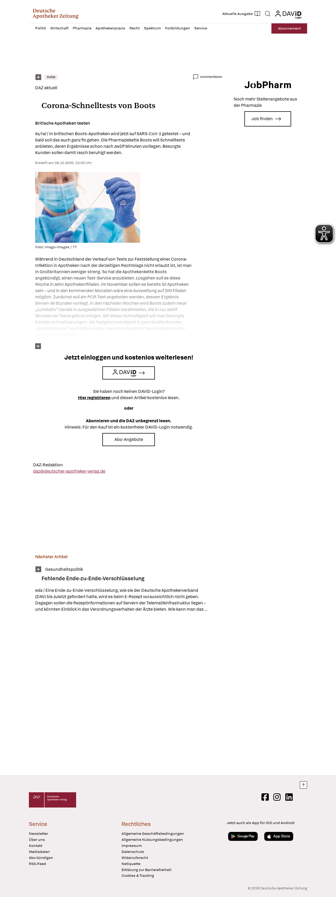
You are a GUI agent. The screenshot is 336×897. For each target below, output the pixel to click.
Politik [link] (51, 77)
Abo (289, 28)
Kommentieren (211, 77)
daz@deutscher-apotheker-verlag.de (69, 471)
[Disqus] (128, 694)
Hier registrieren (94, 397)
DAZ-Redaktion (48, 465)
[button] (55, 13)
